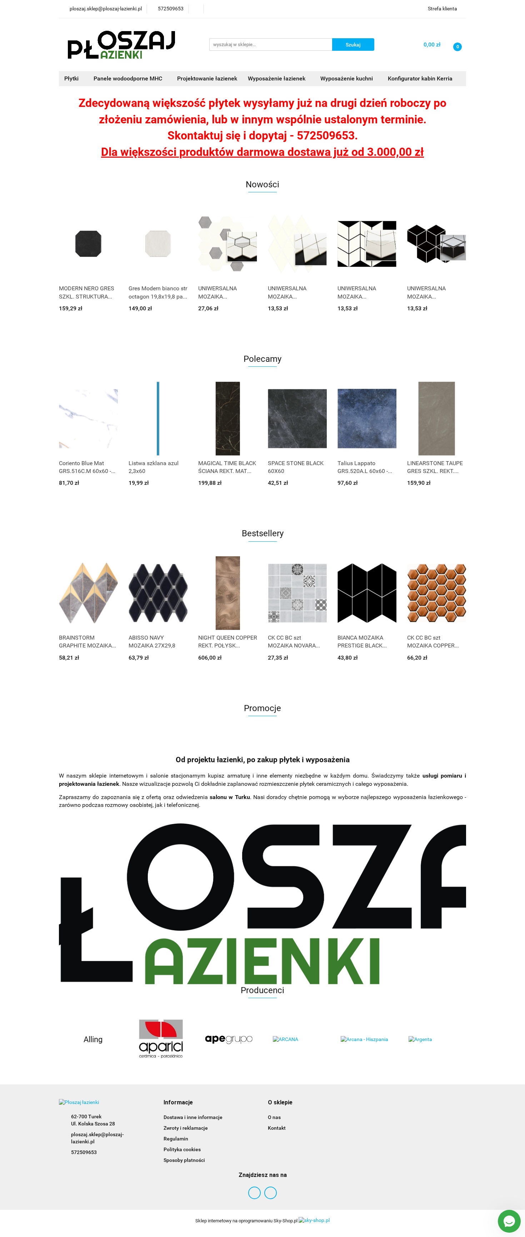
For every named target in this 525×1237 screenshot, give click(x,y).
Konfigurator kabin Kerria (420, 78)
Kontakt (277, 1128)
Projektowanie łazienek (207, 78)
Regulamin (176, 1139)
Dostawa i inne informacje (193, 1117)
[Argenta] (432, 1039)
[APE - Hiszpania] (228, 1039)
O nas (274, 1117)
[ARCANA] (296, 1039)
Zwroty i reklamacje (186, 1128)
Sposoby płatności (184, 1160)
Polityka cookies (182, 1149)
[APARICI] (161, 1039)
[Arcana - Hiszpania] (364, 1039)
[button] (178, 1102)
